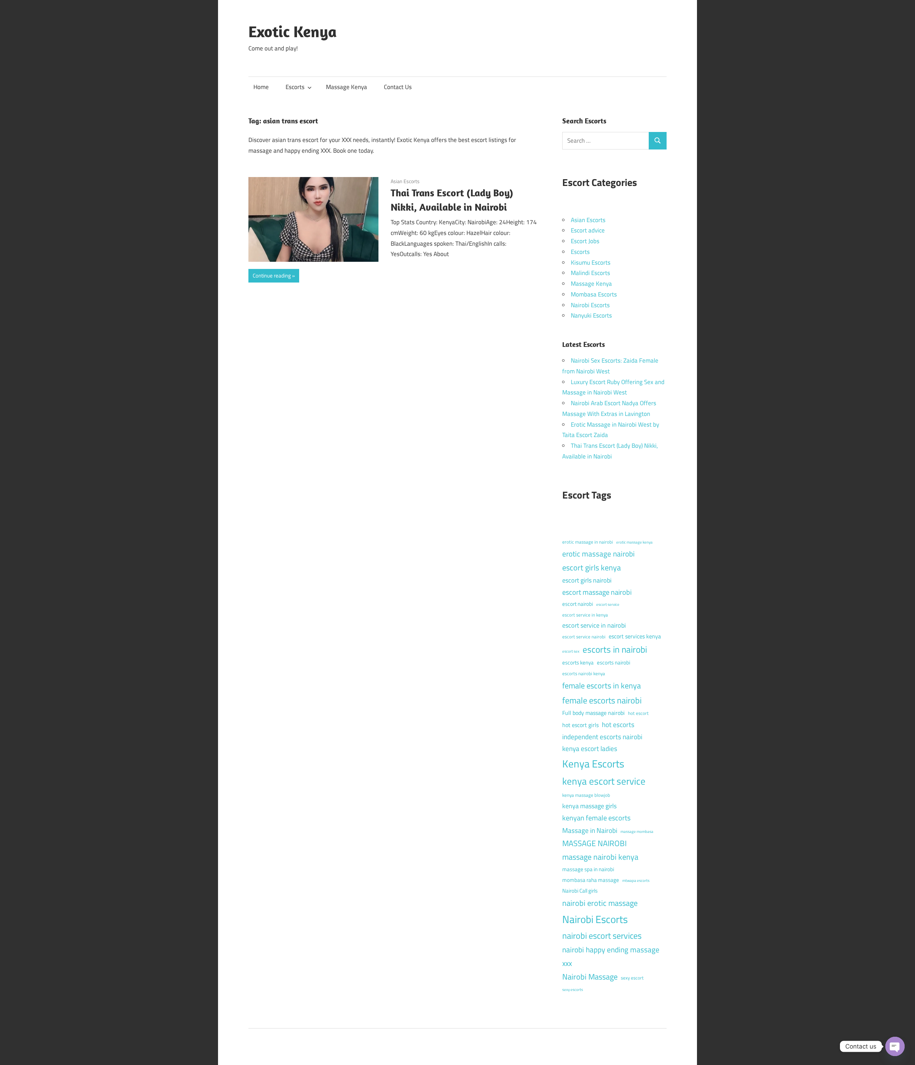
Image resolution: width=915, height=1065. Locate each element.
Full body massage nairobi (593, 712)
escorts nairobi (613, 662)
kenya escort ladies (589, 748)
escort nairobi (577, 604)
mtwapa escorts (635, 880)
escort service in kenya (585, 614)
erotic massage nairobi (598, 553)
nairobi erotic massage (600, 903)
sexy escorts (572, 989)
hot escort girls (580, 725)
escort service (607, 604)
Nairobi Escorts (590, 305)
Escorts (295, 87)
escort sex (570, 651)
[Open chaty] (895, 1046)
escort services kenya (635, 636)
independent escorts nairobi (602, 736)
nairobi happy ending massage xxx (610, 956)
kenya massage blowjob (586, 795)
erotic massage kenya (634, 542)
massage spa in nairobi (588, 869)
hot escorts (618, 724)
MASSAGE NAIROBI (594, 843)
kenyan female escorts (596, 817)
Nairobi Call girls (580, 891)
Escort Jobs (585, 241)
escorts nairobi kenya (583, 673)
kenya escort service (604, 781)
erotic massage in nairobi (587, 541)
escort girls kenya (591, 567)
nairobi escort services (602, 935)
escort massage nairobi (597, 592)
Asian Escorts (405, 181)
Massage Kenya (346, 87)
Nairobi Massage (590, 977)
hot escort (638, 713)
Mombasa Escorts (594, 294)
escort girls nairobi (587, 580)
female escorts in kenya (601, 685)
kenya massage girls (589, 806)
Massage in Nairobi (589, 830)
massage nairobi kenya (600, 857)
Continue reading (272, 275)
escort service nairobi (583, 636)
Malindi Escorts (590, 273)
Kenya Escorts (593, 763)
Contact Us (398, 87)
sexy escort (632, 977)
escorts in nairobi (615, 649)
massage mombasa (636, 831)
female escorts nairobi (602, 700)
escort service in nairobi (594, 625)
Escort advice (588, 230)
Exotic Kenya (292, 31)
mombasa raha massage (590, 880)
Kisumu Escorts (590, 262)
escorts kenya (578, 662)
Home (261, 87)
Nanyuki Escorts (591, 315)
